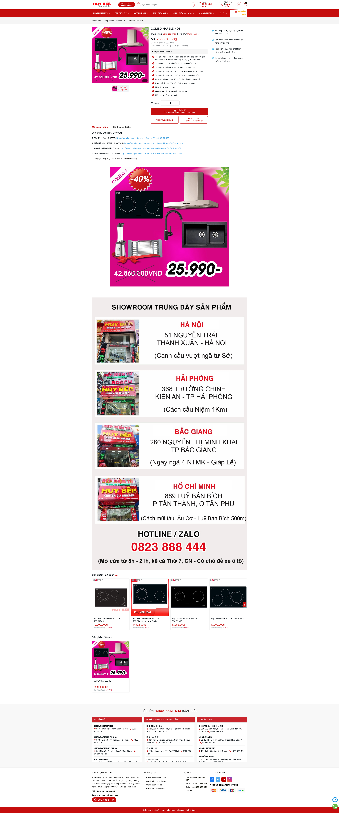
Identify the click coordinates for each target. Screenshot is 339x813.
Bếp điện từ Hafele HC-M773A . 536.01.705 (107, 619)
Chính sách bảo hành (155, 788)
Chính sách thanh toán (156, 777)
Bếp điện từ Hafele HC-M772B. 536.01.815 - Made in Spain (146, 619)
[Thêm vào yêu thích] (146, 29)
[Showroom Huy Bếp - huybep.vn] (104, 4)
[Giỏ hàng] (245, 4)
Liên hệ (189, 790)
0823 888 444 (207, 5)
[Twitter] (218, 779)
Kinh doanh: (195, 778)
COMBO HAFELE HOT (103, 681)
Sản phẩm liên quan (103, 575)
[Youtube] (223, 779)
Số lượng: (155, 103)
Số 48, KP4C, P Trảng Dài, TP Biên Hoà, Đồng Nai (222, 740)
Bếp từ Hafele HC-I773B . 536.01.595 (227, 618)
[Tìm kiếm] (139, 4)
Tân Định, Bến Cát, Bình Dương (214, 751)
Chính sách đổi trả (154, 785)
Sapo (193, 810)
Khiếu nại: (196, 787)
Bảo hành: (196, 783)
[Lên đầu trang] (335, 793)
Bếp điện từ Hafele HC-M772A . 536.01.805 (185, 619)
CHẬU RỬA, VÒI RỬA (182, 13)
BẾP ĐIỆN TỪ (121, 13)
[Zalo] (335, 799)
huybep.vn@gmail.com (108, 795)
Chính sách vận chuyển (156, 781)
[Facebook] (212, 779)
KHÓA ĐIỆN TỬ (205, 13)
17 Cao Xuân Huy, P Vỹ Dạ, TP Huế (164, 751)
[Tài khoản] (239, 4)
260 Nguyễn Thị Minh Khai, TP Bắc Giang (114, 751)
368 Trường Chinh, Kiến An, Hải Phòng (113, 740)
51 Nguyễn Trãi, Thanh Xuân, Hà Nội (112, 729)
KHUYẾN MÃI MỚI (100, 13)
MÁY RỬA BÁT (160, 13)
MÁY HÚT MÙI (140, 13)
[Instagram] (229, 779)
